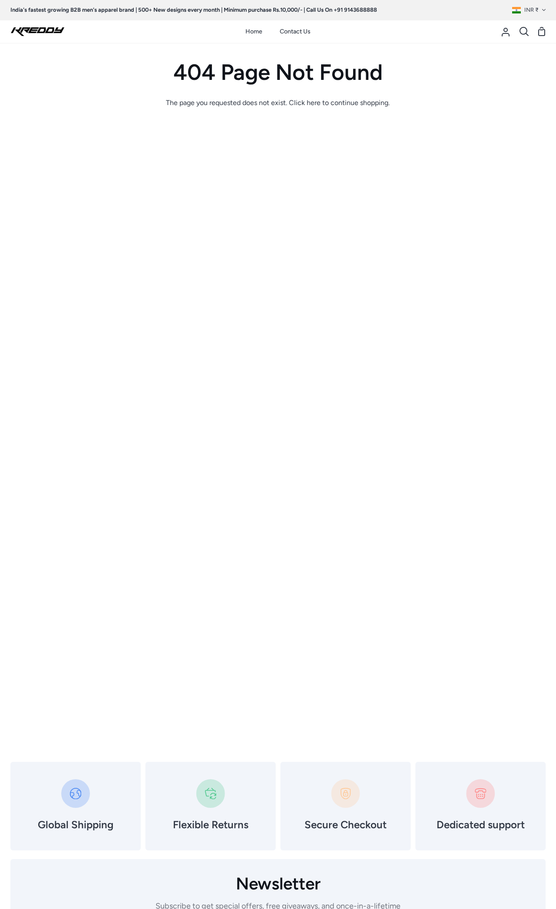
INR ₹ (531, 10)
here (314, 103)
